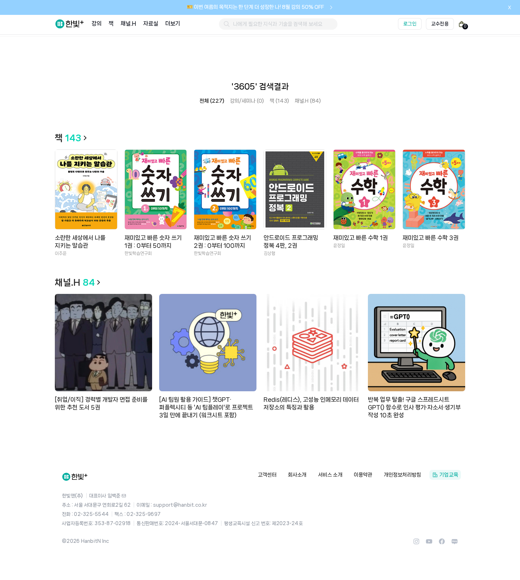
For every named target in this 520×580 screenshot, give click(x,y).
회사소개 (297, 475)
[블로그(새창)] (454, 543)
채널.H (128, 24)
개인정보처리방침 (402, 475)
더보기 (172, 24)
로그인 (409, 23)
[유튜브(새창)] (429, 543)
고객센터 (267, 475)
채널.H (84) (308, 101)
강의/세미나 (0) (247, 101)
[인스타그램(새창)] (416, 543)
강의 (97, 24)
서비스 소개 (330, 475)
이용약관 (363, 475)
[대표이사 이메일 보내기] (123, 495)
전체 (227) (212, 101)
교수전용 (440, 23)
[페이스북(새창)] (441, 543)
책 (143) (279, 101)
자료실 (150, 24)
